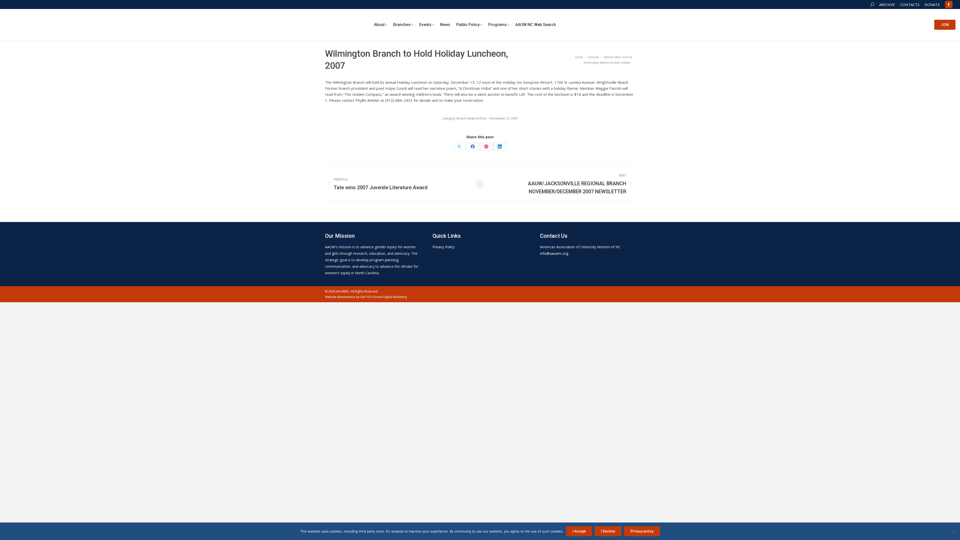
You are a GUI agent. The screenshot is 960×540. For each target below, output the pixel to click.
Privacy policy (642, 531)
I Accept (579, 531)
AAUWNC (342, 291)
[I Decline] (953, 531)
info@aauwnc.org (554, 253)
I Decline (608, 531)
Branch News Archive (471, 118)
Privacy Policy (443, 246)
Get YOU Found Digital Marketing (383, 297)
